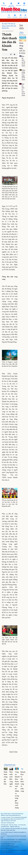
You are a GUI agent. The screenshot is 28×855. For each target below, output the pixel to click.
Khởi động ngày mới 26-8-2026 (22, 48)
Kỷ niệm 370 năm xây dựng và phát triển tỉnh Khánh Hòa (9, 26)
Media (24, 5)
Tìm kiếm (9, 17)
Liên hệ (20, 17)
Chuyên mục (3, 5)
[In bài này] (14, 54)
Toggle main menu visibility (26, 20)
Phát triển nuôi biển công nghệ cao (11, 779)
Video (21, 32)
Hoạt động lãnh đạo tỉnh (11, 6)
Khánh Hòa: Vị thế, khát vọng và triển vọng (23, 781)
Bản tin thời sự (23, 35)
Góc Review (14, 17)
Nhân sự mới (18, 5)
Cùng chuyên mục (9, 764)
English (25, 17)
